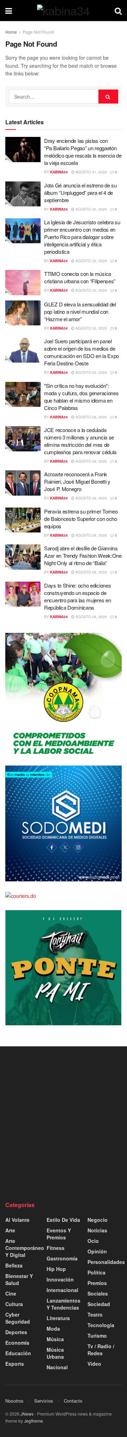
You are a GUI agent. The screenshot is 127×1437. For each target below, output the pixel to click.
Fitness (56, 1247)
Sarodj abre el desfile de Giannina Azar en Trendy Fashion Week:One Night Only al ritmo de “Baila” (83, 555)
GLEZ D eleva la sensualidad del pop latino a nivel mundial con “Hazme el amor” (80, 311)
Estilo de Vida (63, 1219)
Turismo (97, 1335)
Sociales (97, 1293)
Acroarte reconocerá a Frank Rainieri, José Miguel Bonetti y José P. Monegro (77, 481)
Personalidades (106, 1261)
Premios (97, 1282)
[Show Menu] (8, 10)
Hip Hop (56, 1268)
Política (96, 1272)
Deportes (16, 1332)
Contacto (73, 1400)
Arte (10, 1230)
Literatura (58, 1318)
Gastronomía (62, 1258)
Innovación (60, 1279)
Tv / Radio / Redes (100, 1350)
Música (55, 1339)
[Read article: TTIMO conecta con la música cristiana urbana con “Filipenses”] (23, 282)
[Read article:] (23, 394)
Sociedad (98, 1303)
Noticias (97, 1230)
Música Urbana (55, 1353)
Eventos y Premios (59, 1234)
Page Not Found (38, 32)
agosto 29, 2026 (90, 372)
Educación (18, 1353)
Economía (17, 1342)
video (94, 1363)
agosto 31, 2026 (90, 172)
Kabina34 (59, 172)
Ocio (93, 1240)
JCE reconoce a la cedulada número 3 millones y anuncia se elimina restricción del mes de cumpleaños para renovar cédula (80, 441)
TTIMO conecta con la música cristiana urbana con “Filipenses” (79, 277)
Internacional (62, 1289)
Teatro (95, 1314)
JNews (27, 1414)
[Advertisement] (63, 1123)
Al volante (17, 1219)
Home (11, 32)
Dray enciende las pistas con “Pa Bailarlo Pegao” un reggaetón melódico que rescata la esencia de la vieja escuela (83, 151)
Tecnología (100, 1325)
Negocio (97, 1219)
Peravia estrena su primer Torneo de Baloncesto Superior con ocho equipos (80, 519)
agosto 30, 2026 (90, 209)
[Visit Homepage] (63, 10)
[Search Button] (118, 10)
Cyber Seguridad (17, 1318)
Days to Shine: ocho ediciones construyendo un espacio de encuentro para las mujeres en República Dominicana (77, 596)
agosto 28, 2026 (90, 417)
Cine (10, 1293)
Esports (14, 1363)
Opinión (97, 1251)
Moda (53, 1328)
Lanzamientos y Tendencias (63, 1304)
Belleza (14, 1265)
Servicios (43, 1400)
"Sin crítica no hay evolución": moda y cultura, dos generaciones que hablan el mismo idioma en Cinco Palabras (81, 396)
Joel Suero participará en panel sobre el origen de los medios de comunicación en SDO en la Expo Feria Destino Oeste (81, 352)
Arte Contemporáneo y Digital (24, 1247)
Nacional (57, 1367)
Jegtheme (33, 1421)
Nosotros (14, 1400)
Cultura (14, 1303)
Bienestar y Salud (19, 1279)
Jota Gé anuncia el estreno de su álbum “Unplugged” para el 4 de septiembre (80, 192)
